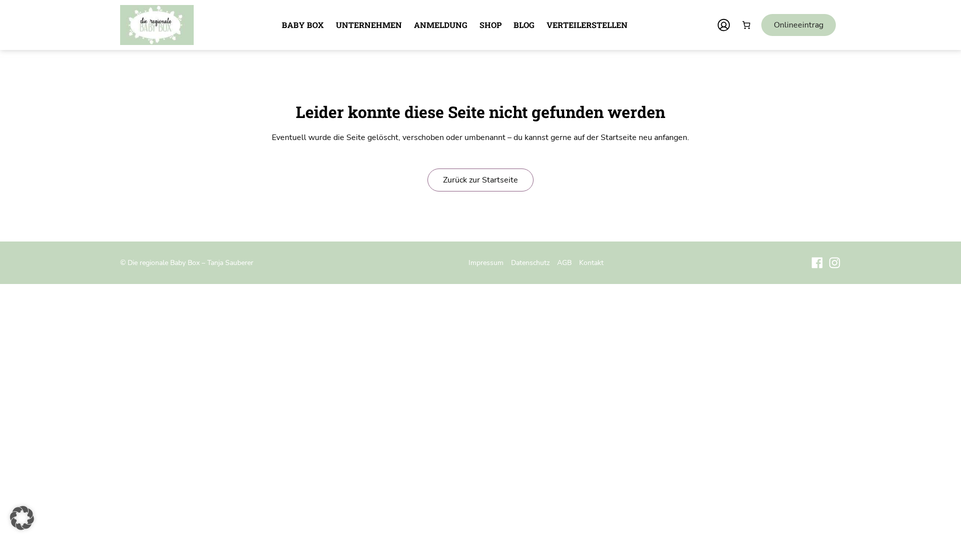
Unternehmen (369, 25)
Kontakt (591, 263)
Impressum (486, 263)
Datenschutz (530, 263)
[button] (22, 518)
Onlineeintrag (798, 25)
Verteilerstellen (587, 25)
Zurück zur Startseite (480, 180)
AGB (564, 263)
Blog (524, 25)
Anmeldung (440, 25)
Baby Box (303, 25)
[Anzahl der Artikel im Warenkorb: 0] (746, 25)
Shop (490, 25)
